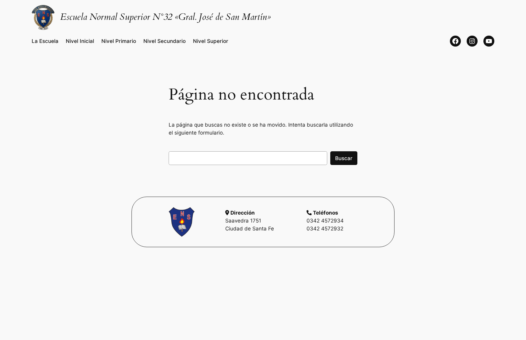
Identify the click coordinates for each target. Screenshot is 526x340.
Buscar (343, 158)
